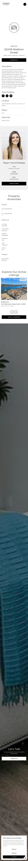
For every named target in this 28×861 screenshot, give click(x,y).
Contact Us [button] (14, 758)
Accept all (14, 856)
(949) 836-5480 (14, 173)
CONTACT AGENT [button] (14, 183)
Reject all (14, 849)
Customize (14, 853)
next (16, 312)
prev (12, 312)
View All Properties (14, 317)
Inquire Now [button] (14, 60)
